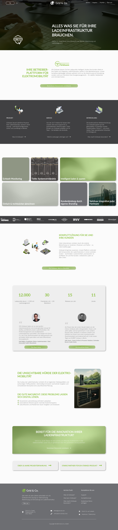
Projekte (102, 2)
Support (83, 495)
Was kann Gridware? (70, 498)
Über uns (109, 2)
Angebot (94, 2)
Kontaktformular (86, 498)
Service (88, 2)
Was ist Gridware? (69, 495)
